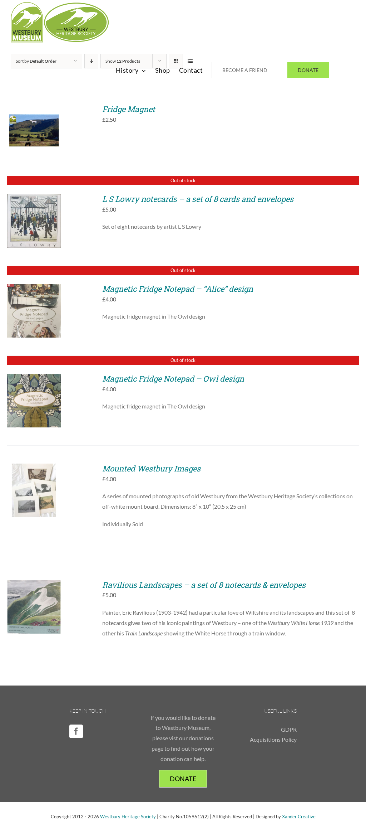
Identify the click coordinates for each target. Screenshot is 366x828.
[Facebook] (76, 731)
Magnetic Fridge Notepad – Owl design (173, 378)
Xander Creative (299, 816)
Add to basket (34, 128)
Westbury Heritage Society (128, 816)
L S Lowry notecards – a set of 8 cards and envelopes (197, 199)
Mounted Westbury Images (151, 468)
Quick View (39, 136)
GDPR (289, 729)
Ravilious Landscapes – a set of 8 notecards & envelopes (204, 585)
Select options (34, 488)
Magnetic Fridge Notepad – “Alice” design (177, 289)
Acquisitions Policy (273, 739)
